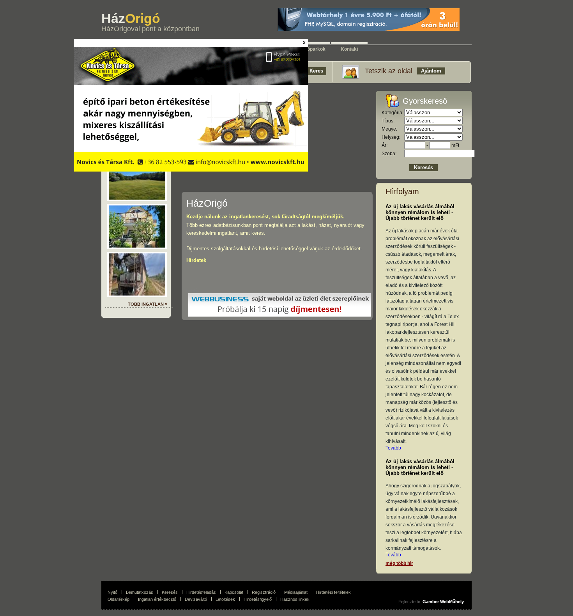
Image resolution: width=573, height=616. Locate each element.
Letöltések (225, 599)
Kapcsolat (234, 592)
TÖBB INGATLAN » (147, 304)
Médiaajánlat (296, 592)
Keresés (170, 592)
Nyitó (112, 592)
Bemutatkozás (139, 592)
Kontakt (349, 47)
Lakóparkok (312, 47)
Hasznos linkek (294, 599)
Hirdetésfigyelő (258, 599)
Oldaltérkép (118, 599)
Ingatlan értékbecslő (157, 599)
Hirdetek (196, 260)
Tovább (393, 448)
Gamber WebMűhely (443, 601)
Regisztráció (264, 592)
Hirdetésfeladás (201, 592)
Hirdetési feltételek (333, 592)
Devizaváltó (196, 599)
